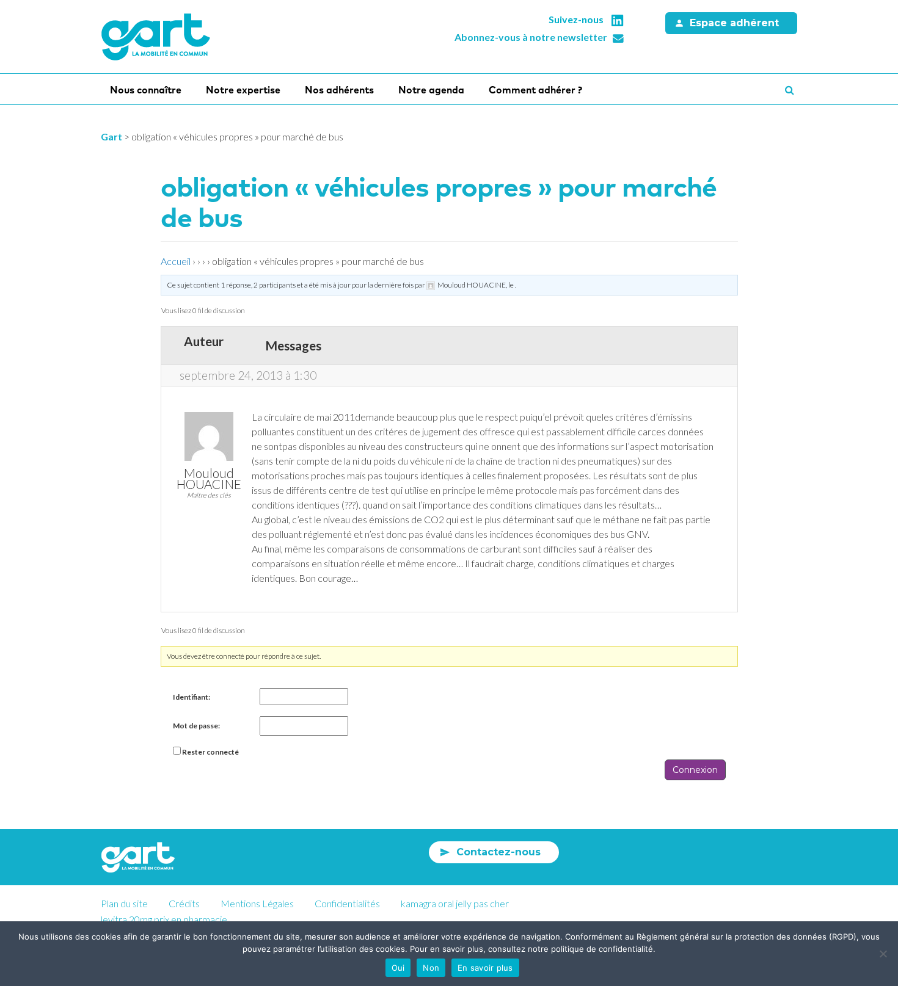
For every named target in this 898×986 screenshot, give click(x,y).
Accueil (176, 261)
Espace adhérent (734, 23)
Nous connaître (145, 90)
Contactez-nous (498, 852)
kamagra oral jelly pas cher (455, 903)
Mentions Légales (257, 903)
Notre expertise (243, 90)
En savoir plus (485, 968)
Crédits (184, 903)
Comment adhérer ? (535, 90)
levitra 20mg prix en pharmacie (164, 919)
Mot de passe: (196, 725)
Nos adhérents (339, 90)
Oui (398, 968)
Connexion (695, 769)
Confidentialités (347, 903)
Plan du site (124, 903)
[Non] (883, 954)
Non (431, 968)
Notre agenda (431, 90)
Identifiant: (191, 696)
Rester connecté (210, 751)
